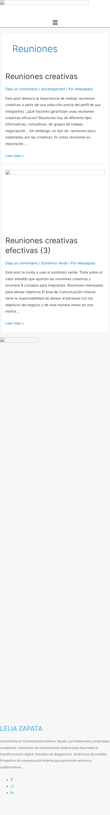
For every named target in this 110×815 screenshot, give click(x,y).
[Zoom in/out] (74, 805)
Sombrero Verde (54, 263)
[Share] (31, 805)
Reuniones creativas (41, 76)
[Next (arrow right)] (31, 812)
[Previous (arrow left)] (10, 812)
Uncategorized (53, 89)
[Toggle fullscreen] (53, 805)
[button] (55, 22)
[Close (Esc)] (10, 805)
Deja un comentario (21, 89)
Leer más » (14, 156)
